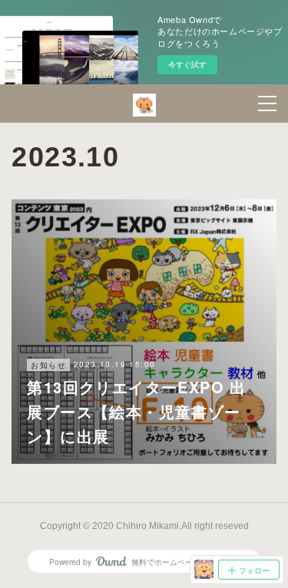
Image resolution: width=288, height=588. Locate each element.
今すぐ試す (187, 64)
